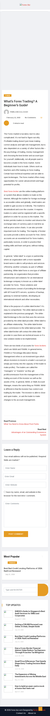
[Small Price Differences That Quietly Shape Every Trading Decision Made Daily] (8, 663)
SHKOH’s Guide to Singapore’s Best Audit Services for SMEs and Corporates (30, 613)
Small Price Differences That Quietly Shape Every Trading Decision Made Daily (30, 663)
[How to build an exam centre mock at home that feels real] (8, 688)
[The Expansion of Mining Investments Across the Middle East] (8, 676)
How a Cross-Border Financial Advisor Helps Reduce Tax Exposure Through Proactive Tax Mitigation (30, 650)
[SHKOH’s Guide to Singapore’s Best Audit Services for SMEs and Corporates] (8, 613)
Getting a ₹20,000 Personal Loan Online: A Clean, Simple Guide (29, 625)
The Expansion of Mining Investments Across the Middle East (30, 675)
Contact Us (21, 713)
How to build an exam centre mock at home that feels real (29, 687)
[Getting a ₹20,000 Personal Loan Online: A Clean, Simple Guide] (8, 627)
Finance (12, 563)
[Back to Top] (40, 709)
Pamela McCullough (19, 112)
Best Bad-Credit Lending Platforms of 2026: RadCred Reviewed (23, 569)
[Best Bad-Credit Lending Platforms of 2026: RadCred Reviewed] (8, 639)
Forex (7, 96)
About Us (32, 713)
